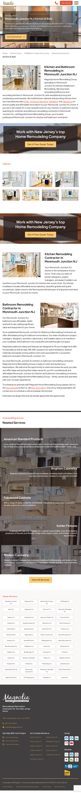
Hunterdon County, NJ (53, 755)
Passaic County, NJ (36, 746)
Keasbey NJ (47, 677)
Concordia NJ (64, 617)
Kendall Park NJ (29, 640)
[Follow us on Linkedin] (76, 738)
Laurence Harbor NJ (46, 617)
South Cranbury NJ (47, 635)
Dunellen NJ (47, 652)
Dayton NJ (10, 617)
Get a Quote (66, 3)
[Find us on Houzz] (71, 772)
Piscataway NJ (47, 664)
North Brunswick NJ (64, 640)
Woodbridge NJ (29, 652)
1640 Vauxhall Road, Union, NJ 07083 (16, 718)
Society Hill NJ (11, 635)
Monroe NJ (47, 609)
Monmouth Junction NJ (29, 671)
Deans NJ (47, 646)
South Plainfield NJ (65, 669)
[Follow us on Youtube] (71, 743)
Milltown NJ (11, 652)
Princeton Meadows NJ (64, 610)
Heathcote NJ (29, 617)
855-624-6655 (38, 387)
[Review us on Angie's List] (66, 754)
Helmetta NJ (11, 629)
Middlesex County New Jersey (36, 53)
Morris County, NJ (36, 741)
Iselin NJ (11, 609)
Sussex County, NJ (52, 737)
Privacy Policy (46, 787)
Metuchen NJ (46, 623)
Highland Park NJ (11, 677)
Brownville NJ (64, 646)
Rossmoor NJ (29, 601)
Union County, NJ (51, 750)
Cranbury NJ (65, 629)
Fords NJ (65, 652)
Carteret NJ (11, 623)
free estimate (12, 387)
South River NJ (47, 629)
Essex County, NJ (35, 737)
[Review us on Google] (76, 754)
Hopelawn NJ (29, 609)
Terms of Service (59, 787)
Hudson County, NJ (36, 750)
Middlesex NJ (28, 646)
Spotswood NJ (29, 629)
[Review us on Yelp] (76, 759)
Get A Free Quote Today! (41, 144)
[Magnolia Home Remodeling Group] (8, 3)
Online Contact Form (12, 741)
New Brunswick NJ (11, 646)
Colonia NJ (11, 658)
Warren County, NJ (52, 746)
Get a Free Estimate (11, 737)
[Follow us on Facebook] (66, 738)
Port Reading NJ (29, 677)
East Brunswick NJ (29, 623)
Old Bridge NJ (64, 601)
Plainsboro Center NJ (11, 602)
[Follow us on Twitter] (71, 738)
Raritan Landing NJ (29, 658)
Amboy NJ (28, 664)
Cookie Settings (8, 787)
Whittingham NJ (47, 640)
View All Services (40, 579)
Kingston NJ (11, 664)
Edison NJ (47, 658)
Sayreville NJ (29, 635)
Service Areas (16, 53)
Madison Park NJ (64, 658)
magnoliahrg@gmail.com (13, 727)
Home (5, 53)
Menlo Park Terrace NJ (46, 602)
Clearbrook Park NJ (11, 669)
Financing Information (12, 744)
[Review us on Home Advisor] (66, 759)
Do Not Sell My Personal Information (27, 787)
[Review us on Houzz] (71, 759)
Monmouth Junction (60, 53)
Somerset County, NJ (37, 759)
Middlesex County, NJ (53, 741)
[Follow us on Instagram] (66, 743)
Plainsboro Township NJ (46, 671)
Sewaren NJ (11, 640)
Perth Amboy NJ (64, 623)
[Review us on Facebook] (71, 754)
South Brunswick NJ (64, 635)
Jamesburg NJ (65, 664)
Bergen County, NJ (36, 755)
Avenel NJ (64, 677)
